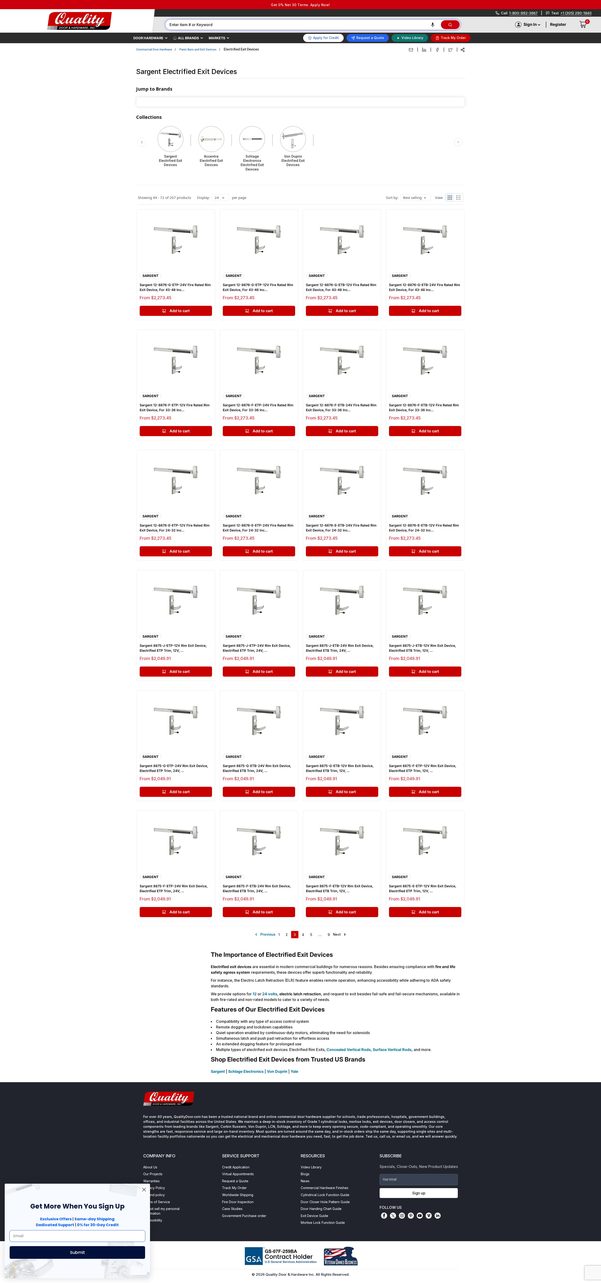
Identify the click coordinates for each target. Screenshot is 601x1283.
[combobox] (303, 24)
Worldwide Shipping (237, 1195)
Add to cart (180, 310)
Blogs (305, 1174)
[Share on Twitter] (450, 50)
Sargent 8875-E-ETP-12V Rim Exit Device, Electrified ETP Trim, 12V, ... (422, 888)
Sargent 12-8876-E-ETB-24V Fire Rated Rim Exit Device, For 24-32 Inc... (341, 527)
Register (558, 24)
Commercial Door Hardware (154, 49)
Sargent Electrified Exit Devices (170, 160)
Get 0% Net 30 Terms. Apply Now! (300, 5)
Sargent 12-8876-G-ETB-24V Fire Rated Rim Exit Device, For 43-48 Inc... (424, 287)
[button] (433, 24)
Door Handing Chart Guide (321, 1209)
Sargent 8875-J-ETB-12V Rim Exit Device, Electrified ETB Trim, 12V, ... (422, 647)
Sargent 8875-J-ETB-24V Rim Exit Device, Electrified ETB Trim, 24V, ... (340, 647)
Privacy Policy (154, 1188)
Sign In (530, 24)
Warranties (151, 1181)
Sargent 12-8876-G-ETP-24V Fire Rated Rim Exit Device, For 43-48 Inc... (175, 287)
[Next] (458, 142)
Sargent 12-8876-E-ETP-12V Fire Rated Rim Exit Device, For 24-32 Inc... (175, 527)
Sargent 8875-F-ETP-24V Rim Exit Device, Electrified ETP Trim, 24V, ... (174, 888)
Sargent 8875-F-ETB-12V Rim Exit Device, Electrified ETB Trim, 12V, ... (339, 888)
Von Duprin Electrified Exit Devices (293, 160)
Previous (267, 934)
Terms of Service (156, 1202)
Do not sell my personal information (161, 1211)
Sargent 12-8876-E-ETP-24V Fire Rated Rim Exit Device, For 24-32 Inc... (258, 527)
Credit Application (236, 1167)
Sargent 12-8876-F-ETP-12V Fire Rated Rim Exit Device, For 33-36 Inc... (175, 407)
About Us (150, 1167)
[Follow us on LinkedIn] (437, 1215)
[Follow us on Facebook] (384, 1215)
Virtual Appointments (238, 1174)
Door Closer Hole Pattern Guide (325, 1202)
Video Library (311, 1167)
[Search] (450, 24)
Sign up (418, 1193)
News (305, 1181)
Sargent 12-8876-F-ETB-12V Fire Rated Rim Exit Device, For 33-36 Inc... (424, 407)
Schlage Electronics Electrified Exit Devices (252, 162)
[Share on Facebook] (437, 50)
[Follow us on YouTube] (419, 1215)
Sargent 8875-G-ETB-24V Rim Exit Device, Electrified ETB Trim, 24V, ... (257, 768)
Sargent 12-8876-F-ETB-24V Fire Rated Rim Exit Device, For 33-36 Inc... (341, 407)
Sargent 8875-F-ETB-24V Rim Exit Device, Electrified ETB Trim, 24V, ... (257, 888)
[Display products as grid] (449, 198)
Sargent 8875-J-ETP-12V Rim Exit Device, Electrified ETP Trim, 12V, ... (173, 647)
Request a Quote (235, 1181)
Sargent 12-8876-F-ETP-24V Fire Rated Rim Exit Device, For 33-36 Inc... (258, 407)
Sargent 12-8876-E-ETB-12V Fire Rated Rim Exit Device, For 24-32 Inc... (424, 527)
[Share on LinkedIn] (424, 50)
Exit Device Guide (314, 1216)
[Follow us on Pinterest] (411, 1215)
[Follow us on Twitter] (393, 1215)
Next (337, 934)
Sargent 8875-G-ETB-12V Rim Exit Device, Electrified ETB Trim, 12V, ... (340, 768)
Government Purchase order (244, 1216)
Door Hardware (148, 38)
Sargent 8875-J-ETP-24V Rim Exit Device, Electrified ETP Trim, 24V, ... (256, 647)
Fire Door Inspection (238, 1202)
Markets (217, 38)
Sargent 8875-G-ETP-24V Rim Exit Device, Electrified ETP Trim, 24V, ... (174, 768)
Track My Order (234, 1188)
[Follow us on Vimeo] (428, 1215)
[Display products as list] (459, 197)
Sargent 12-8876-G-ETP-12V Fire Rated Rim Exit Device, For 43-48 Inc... (258, 287)
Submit (77, 1252)
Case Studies (232, 1209)
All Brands (188, 38)
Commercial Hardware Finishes (324, 1188)
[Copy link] (462, 50)
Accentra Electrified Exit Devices (211, 160)
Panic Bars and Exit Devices (197, 49)
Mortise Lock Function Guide (323, 1223)
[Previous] (141, 142)
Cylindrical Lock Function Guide (325, 1195)
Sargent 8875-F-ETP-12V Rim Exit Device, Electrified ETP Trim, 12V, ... (422, 768)
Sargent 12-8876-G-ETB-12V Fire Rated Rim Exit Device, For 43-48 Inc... (341, 287)
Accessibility (152, 1220)
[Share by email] (411, 50)
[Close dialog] (144, 1190)
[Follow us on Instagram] (402, 1215)
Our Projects (152, 1174)
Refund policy (154, 1195)
